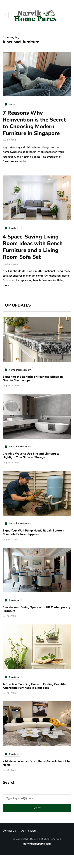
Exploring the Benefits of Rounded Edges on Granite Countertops (33, 378)
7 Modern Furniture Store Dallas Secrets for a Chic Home (37, 763)
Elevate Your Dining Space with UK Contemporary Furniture (36, 609)
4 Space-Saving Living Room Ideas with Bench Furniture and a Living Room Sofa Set (33, 247)
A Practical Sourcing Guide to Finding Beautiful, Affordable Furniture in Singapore (35, 686)
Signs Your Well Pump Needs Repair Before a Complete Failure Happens (33, 532)
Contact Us (9, 830)
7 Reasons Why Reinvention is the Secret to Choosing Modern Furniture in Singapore (34, 123)
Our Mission (28, 830)
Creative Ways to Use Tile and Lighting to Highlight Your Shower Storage (31, 455)
